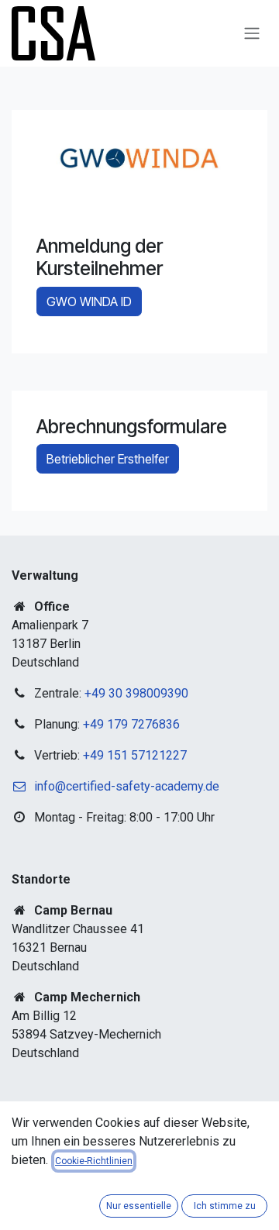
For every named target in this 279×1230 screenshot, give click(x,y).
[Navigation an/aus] (251, 34)
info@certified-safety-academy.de (126, 786)
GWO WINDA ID (89, 301)
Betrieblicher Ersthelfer (107, 459)
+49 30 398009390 (136, 693)
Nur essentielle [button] (138, 1206)
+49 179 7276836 (131, 724)
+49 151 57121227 (135, 755)
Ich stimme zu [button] (225, 1206)
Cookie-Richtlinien (94, 1161)
